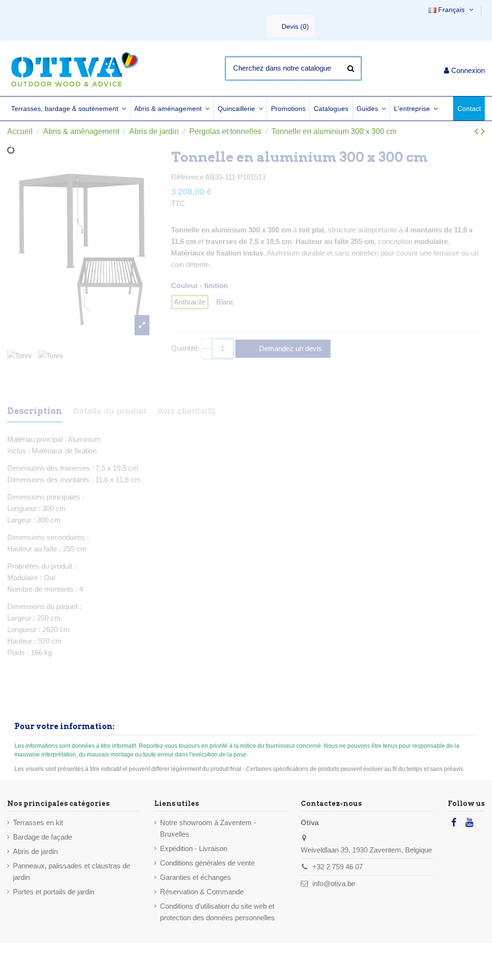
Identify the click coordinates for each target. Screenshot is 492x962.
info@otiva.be (333, 883)
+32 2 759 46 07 (337, 867)
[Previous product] (477, 131)
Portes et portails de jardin (53, 892)
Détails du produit (110, 411)
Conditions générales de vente (207, 863)
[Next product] (483, 131)
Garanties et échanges (195, 877)
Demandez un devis (289, 348)
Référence (187, 177)
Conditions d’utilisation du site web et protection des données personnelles (217, 912)
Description (34, 411)
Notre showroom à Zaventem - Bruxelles (208, 828)
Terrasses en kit (38, 822)
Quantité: (185, 348)
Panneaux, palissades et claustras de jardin (71, 871)
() (295, 26)
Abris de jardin (35, 851)
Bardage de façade (42, 837)
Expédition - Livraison (193, 848)
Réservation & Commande (202, 892)
